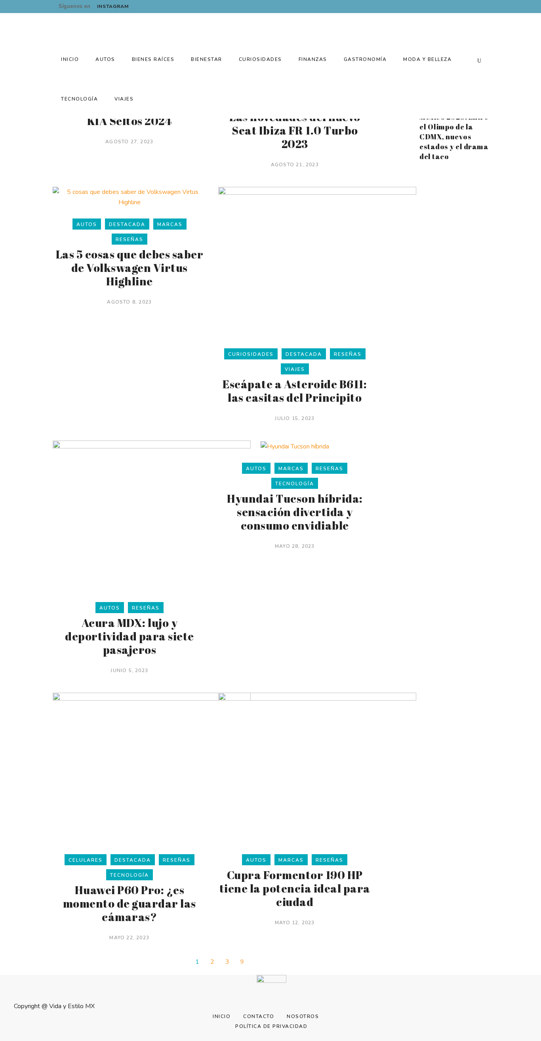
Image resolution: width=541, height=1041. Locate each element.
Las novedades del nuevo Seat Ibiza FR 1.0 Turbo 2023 (294, 130)
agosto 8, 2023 (129, 302)
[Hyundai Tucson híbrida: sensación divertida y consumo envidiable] (295, 446)
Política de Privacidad (271, 1026)
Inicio (221, 1016)
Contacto (258, 1016)
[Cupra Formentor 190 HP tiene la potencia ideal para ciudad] (317, 767)
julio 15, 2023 (294, 418)
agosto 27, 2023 (129, 142)
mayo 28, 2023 (295, 546)
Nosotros (303, 1016)
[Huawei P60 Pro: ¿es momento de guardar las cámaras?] (152, 767)
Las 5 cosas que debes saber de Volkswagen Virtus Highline (130, 268)
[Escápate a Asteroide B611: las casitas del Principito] (317, 261)
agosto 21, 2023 (295, 164)
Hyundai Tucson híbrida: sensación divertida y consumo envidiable (295, 512)
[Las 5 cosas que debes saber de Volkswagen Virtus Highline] (129, 196)
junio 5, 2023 (129, 670)
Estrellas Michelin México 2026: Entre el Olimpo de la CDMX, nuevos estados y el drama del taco (453, 131)
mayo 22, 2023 (129, 938)
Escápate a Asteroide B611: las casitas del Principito (295, 390)
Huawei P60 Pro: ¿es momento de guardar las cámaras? (129, 903)
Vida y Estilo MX (72, 1006)
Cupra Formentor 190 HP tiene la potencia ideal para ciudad (294, 888)
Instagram (113, 6)
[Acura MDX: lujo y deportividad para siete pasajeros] (152, 515)
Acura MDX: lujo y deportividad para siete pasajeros (129, 636)
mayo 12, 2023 (295, 922)
